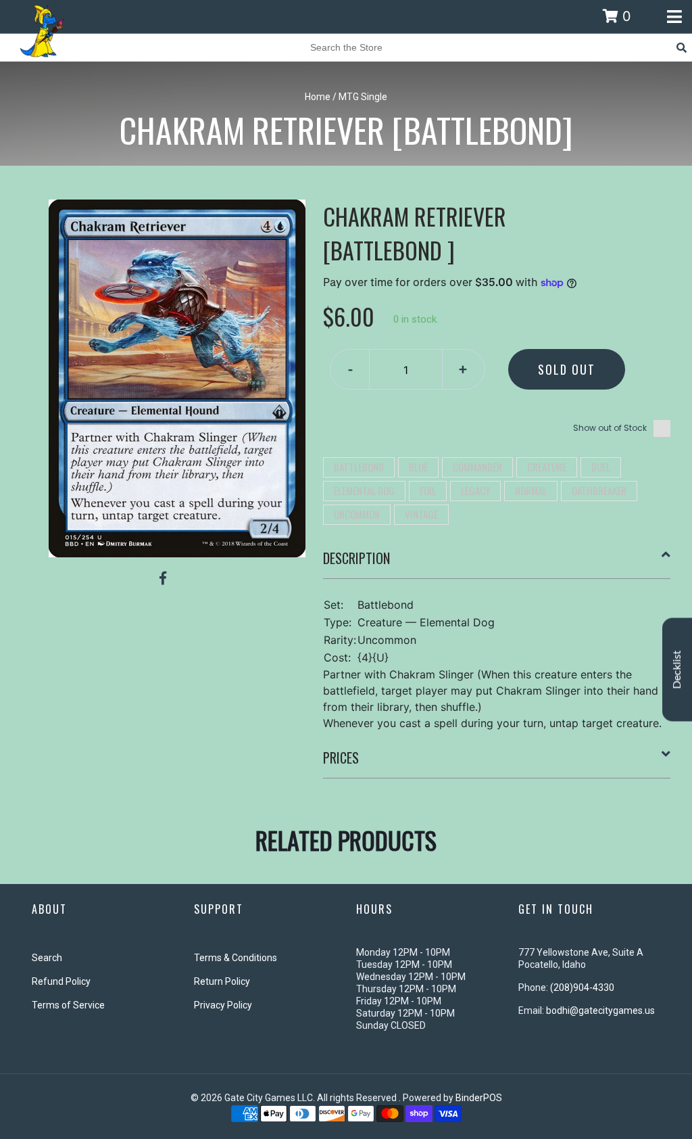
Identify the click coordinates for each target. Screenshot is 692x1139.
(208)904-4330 (582, 987)
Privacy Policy (223, 1005)
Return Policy (222, 981)
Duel (600, 466)
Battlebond (359, 466)
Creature (546, 466)
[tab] (497, 563)
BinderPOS (478, 1097)
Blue (418, 466)
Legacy (475, 490)
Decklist (677, 670)
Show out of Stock (610, 428)
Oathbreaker (599, 490)
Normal (531, 490)
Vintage (421, 514)
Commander (477, 466)
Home (317, 96)
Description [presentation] (356, 558)
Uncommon (357, 514)
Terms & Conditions (235, 957)
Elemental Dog (364, 490)
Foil (428, 490)
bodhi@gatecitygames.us (600, 1010)
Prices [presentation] (341, 757)
